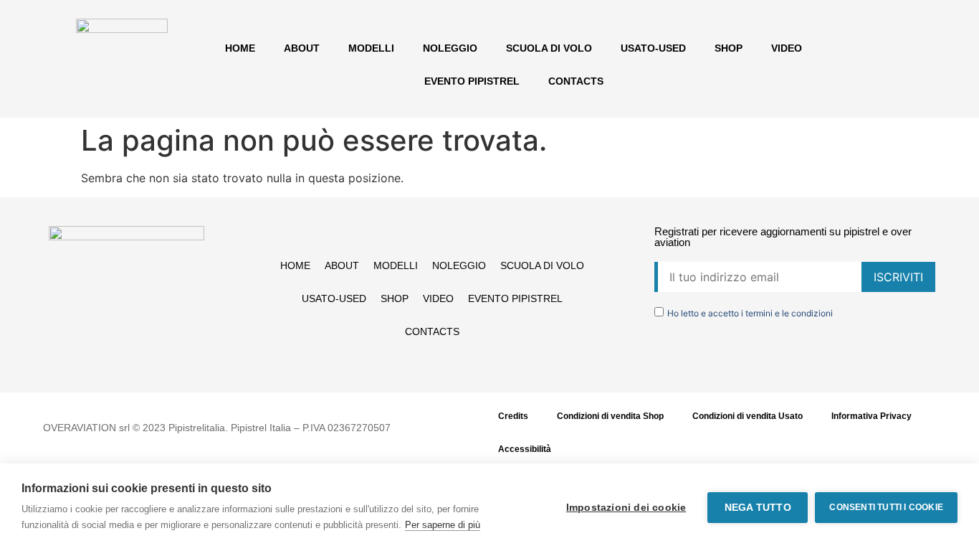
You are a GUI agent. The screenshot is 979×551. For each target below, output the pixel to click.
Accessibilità (524, 449)
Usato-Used (653, 48)
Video (786, 48)
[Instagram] (127, 358)
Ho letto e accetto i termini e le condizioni (750, 313)
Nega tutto (758, 507)
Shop (728, 48)
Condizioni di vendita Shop (610, 416)
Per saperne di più (442, 524)
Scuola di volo (549, 48)
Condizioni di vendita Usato (747, 416)
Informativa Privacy (871, 416)
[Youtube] (156, 358)
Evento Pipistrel (472, 81)
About (302, 48)
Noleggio (450, 48)
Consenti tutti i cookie (886, 507)
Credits (513, 416)
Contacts (575, 81)
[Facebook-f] (97, 358)
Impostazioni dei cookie (626, 507)
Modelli (371, 48)
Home (240, 48)
